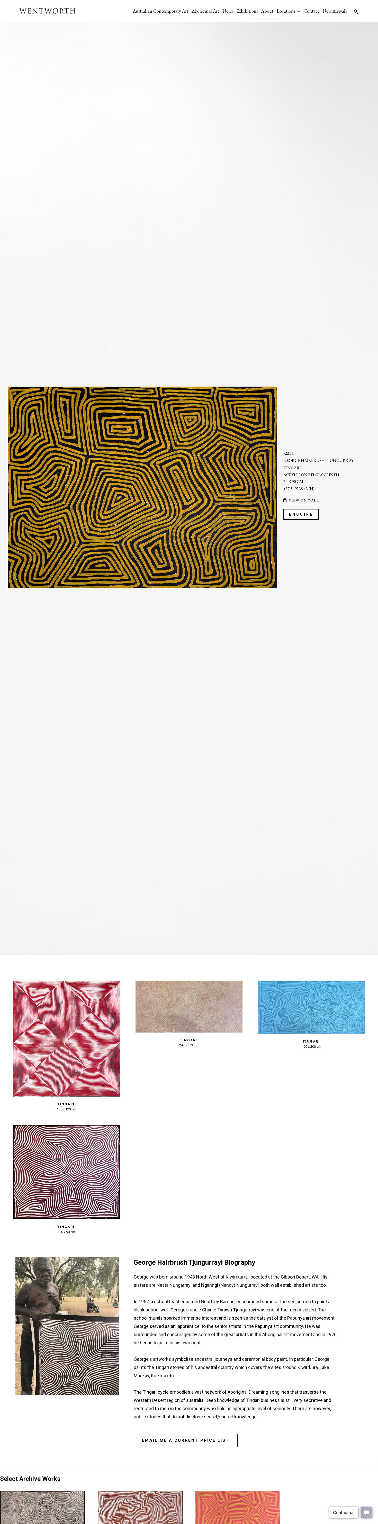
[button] (288, 11)
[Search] (356, 12)
